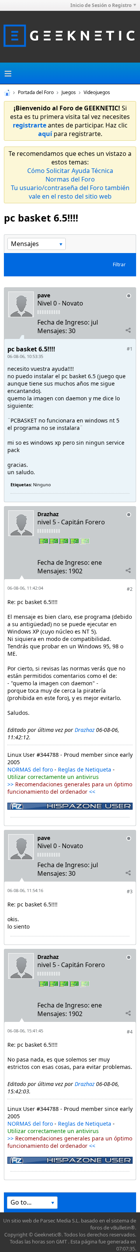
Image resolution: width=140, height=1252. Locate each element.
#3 (130, 891)
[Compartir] (128, 330)
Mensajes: (52, 331)
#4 (130, 1031)
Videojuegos (97, 92)
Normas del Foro (70, 179)
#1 (130, 349)
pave (43, 295)
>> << (69, 788)
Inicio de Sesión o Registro (100, 5)
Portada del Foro (36, 92)
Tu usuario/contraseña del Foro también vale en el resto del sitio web (70, 192)
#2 (130, 589)
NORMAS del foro (30, 769)
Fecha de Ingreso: (63, 322)
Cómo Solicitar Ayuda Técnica (70, 170)
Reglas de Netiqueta (84, 769)
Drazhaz (48, 514)
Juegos (68, 92)
